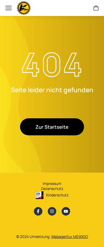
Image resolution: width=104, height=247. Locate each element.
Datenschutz (52, 188)
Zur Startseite (52, 127)
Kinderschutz (57, 194)
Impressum (52, 183)
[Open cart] (96, 8)
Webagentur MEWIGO (69, 236)
